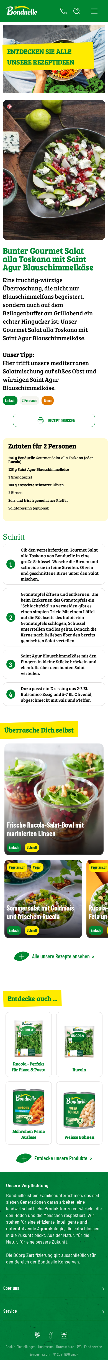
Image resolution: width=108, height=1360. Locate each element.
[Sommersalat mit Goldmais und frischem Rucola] (43, 935)
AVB (79, 1346)
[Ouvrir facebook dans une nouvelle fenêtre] (50, 1337)
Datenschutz (65, 1346)
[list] (54, 899)
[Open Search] (76, 11)
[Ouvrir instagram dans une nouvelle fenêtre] (64, 1337)
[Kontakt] (63, 11)
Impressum (45, 1346)
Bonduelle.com (39, 1354)
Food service (93, 1346)
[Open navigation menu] (94, 11)
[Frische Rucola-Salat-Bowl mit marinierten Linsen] (54, 852)
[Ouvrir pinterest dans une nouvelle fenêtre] (37, 1337)
